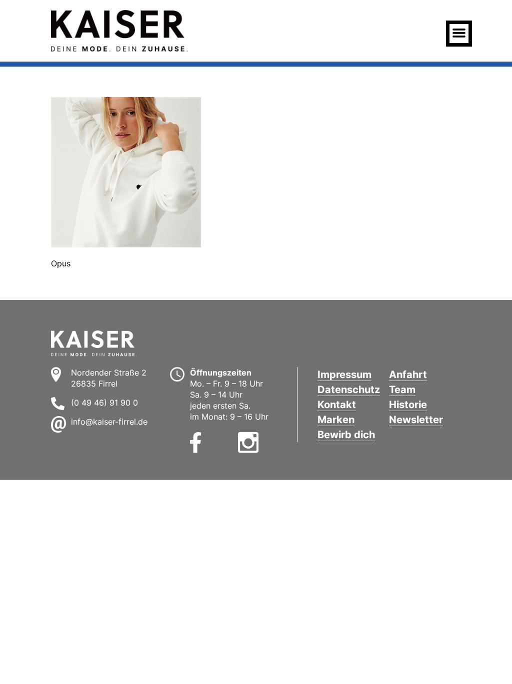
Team (402, 390)
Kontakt (337, 405)
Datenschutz (349, 390)
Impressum (345, 375)
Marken (336, 420)
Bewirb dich (346, 435)
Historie (408, 405)
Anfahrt (408, 375)
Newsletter (416, 420)
